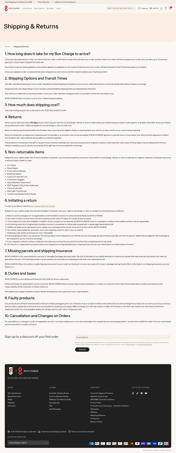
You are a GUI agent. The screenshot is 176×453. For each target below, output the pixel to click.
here (12, 267)
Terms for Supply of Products (101, 393)
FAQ (50, 406)
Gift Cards (11, 406)
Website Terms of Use (99, 396)
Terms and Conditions (145, 344)
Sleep (10, 399)
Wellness (11, 403)
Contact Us (94, 418)
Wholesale (94, 409)
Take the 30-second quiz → (120, 8)
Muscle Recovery (14, 396)
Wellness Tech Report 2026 (60, 399)
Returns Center (96, 422)
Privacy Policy (130, 344)
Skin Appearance (14, 393)
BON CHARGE (154, 450)
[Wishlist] (166, 8)
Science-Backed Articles (58, 396)
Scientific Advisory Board (59, 393)
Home (7, 47)
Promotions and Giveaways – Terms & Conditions (109, 406)
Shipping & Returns (97, 415)
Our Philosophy (55, 409)
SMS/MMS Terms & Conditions (102, 399)
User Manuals (54, 403)
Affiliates (93, 412)
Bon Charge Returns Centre (42, 206)
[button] (27, 8)
